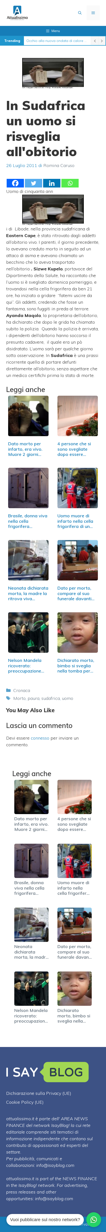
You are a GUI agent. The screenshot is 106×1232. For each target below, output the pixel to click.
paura (33, 698)
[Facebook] (15, 183)
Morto (19, 698)
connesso (40, 738)
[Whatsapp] (70, 183)
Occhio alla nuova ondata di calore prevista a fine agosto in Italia (57, 40)
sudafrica (50, 698)
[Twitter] (33, 183)
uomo (67, 698)
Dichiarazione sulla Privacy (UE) (38, 1093)
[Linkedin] (51, 183)
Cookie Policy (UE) (25, 1102)
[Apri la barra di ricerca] (80, 12)
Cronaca (21, 690)
